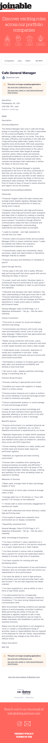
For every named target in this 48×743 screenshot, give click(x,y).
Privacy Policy (24, 733)
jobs (20, 61)
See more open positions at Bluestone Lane (24, 677)
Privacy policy (18, 697)
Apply (4, 116)
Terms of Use (24, 736)
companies (9, 61)
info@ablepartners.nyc (24, 713)
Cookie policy (29, 697)
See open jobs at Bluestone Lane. (20, 87)
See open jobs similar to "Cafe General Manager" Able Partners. (25, 91)
